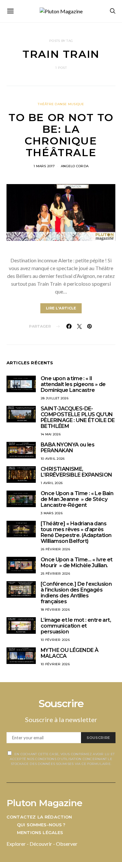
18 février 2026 (55, 609)
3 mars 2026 (51, 513)
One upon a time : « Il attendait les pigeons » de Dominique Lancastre (73, 384)
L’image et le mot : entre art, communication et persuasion (76, 626)
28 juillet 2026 (54, 398)
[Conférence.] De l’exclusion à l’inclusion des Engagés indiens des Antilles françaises (76, 593)
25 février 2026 (55, 573)
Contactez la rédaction (39, 816)
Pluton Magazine (44, 802)
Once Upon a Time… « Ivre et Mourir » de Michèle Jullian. (77, 562)
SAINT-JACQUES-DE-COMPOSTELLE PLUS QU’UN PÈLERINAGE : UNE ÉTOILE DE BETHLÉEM (78, 417)
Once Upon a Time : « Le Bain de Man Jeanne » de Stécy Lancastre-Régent (77, 499)
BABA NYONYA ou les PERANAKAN (67, 448)
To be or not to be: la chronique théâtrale (61, 135)
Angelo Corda (74, 166)
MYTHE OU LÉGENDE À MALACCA (69, 653)
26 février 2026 (55, 549)
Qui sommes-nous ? (41, 824)
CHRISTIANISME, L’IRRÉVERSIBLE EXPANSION (76, 472)
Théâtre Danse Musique (61, 104)
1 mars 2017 (44, 166)
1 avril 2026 (51, 483)
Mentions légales (40, 832)
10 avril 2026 (52, 458)
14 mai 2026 (51, 434)
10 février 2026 (55, 640)
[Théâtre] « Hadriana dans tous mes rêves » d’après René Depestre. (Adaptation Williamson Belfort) (76, 532)
